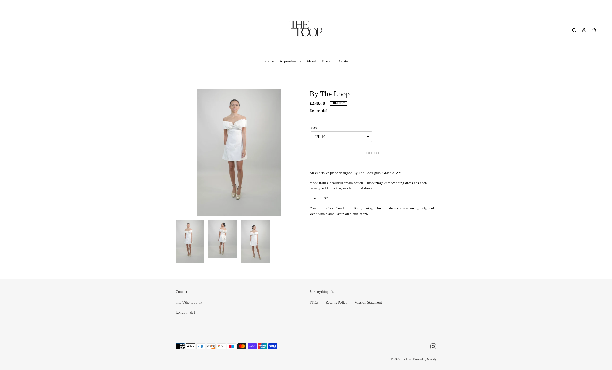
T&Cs (314, 302)
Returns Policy (336, 302)
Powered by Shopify (424, 359)
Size (314, 127)
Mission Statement (368, 302)
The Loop (407, 359)
